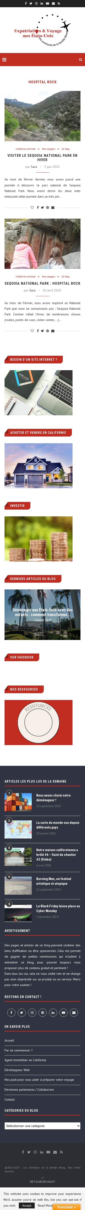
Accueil (9, 1040)
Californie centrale (26, 149)
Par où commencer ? (19, 1050)
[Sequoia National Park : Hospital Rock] (42, 244)
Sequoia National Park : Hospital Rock (42, 283)
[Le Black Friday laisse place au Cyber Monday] (18, 913)
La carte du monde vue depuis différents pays (57, 825)
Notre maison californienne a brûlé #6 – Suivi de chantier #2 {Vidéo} (57, 854)
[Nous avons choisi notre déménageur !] (18, 802)
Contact (10, 1099)
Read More (45, 1205)
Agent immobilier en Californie (25, 1060)
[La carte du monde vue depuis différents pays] (18, 829)
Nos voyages (48, 149)
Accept (26, 1205)
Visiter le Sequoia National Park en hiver (42, 157)
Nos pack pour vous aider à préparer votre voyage (39, 1080)
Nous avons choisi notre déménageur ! (53, 797)
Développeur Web (17, 1070)
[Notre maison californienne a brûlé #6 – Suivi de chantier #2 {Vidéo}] (18, 857)
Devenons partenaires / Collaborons (29, 1090)
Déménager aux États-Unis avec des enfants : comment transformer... (42, 612)
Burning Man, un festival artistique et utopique (53, 881)
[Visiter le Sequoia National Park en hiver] (42, 116)
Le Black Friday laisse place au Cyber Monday (58, 908)
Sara (34, 167)
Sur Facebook (22, 657)
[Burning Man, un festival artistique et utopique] (18, 886)
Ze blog (65, 149)
